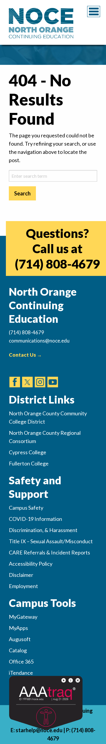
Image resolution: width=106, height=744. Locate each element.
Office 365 (21, 661)
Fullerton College (29, 463)
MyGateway (23, 616)
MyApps (18, 628)
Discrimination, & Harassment (43, 530)
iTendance (21, 672)
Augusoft (20, 639)
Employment (23, 586)
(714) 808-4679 (57, 263)
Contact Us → (25, 355)
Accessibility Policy (30, 563)
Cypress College (27, 452)
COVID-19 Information (35, 519)
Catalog (18, 650)
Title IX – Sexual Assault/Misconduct (51, 541)
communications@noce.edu (39, 341)
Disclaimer (21, 575)
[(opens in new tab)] (15, 376)
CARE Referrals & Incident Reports (49, 552)
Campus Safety (26, 507)
